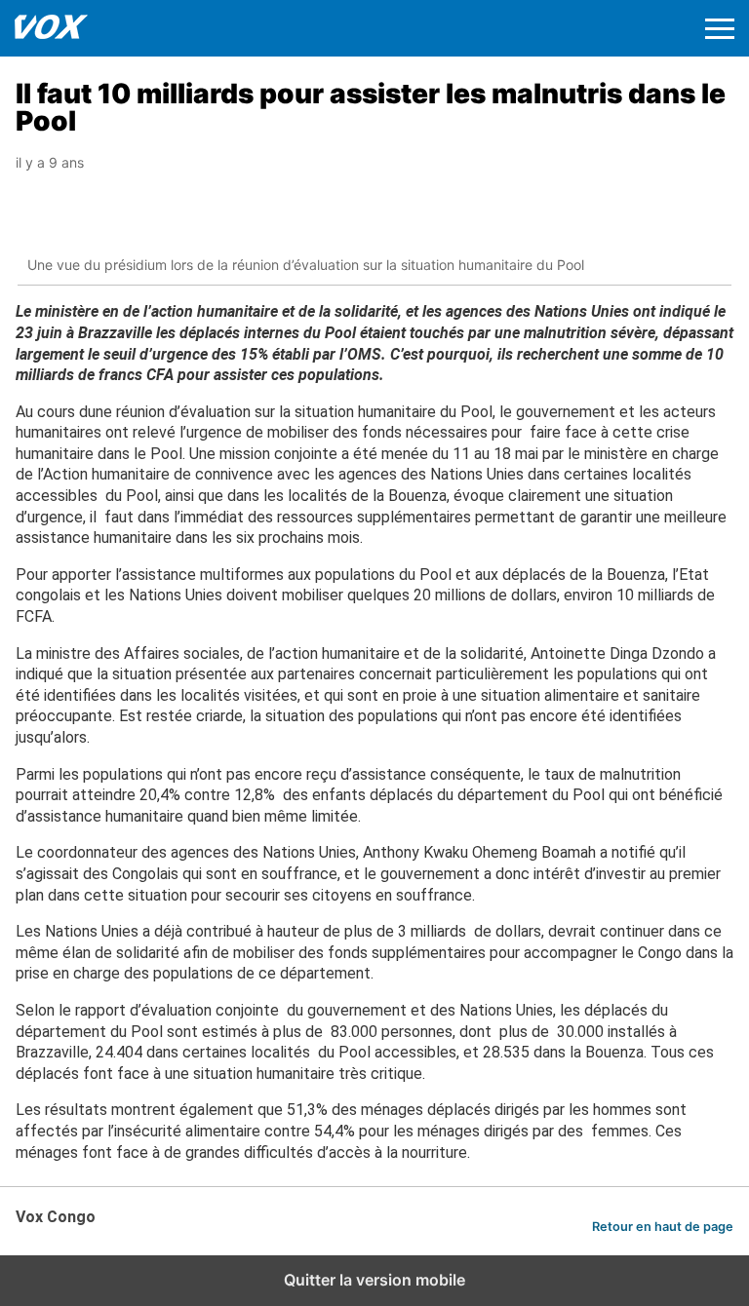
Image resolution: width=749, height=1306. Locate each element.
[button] (719, 29)
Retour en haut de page (662, 1226)
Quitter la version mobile (374, 1279)
